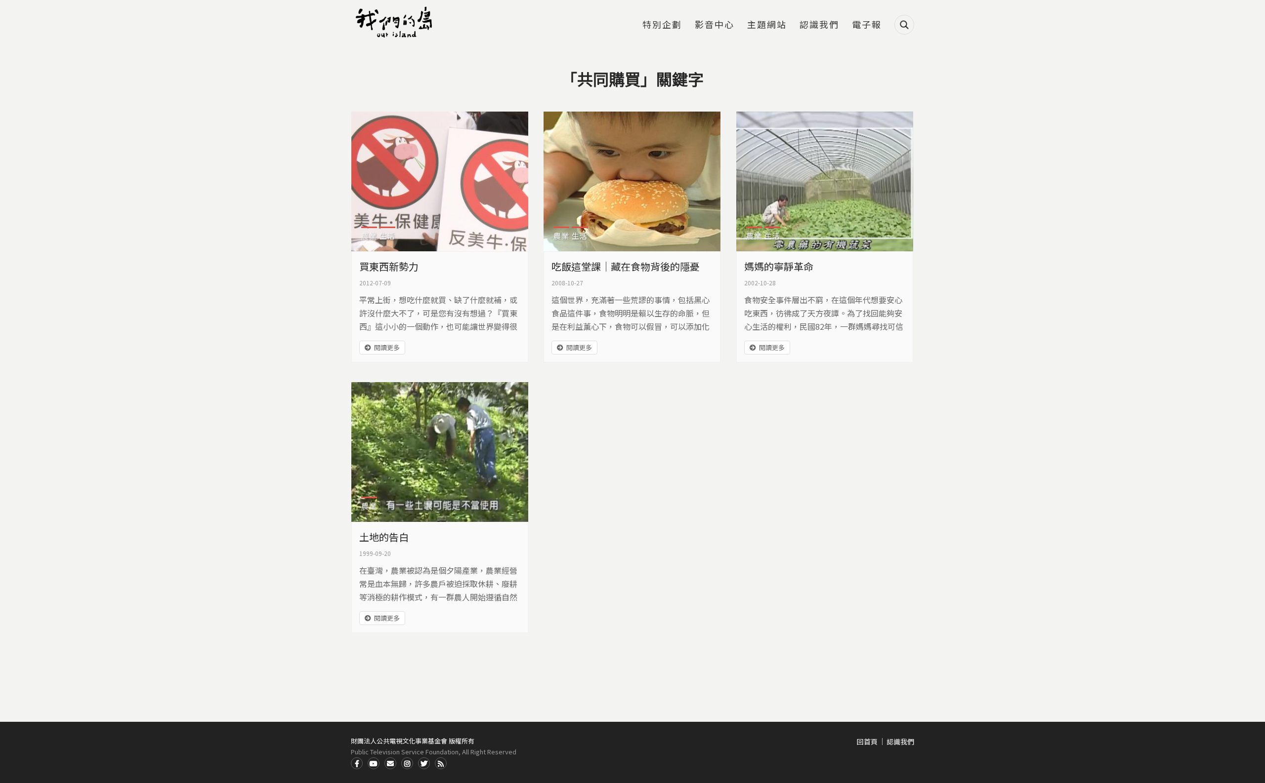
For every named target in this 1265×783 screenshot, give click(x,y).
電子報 (867, 25)
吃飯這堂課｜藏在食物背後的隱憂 (625, 266)
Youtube (374, 763)
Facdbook (357, 763)
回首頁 (867, 741)
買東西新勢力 (389, 266)
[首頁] (395, 22)
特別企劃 (662, 25)
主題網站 (767, 25)
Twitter (424, 763)
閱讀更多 (387, 347)
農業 (369, 236)
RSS (441, 763)
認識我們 (819, 25)
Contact (390, 763)
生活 (387, 236)
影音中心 (714, 25)
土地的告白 (384, 537)
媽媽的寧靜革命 (778, 266)
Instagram (407, 763)
